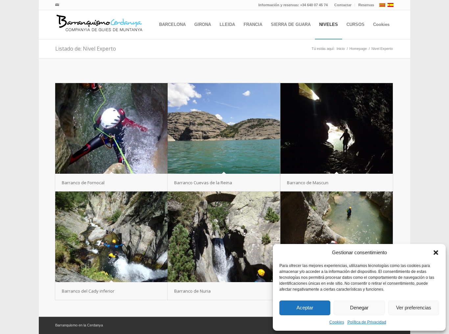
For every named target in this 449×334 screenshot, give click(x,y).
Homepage (358, 49)
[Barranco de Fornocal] (111, 128)
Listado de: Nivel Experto (85, 48)
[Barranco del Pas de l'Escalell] (336, 236)
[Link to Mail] (57, 5)
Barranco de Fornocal (83, 183)
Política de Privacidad (366, 322)
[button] (436, 252)
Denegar (359, 307)
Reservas (366, 5)
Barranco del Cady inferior (88, 291)
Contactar (342, 5)
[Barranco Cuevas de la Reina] (224, 128)
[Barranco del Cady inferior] (111, 236)
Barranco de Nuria (192, 291)
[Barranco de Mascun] (336, 128)
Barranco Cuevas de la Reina (203, 183)
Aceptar (304, 307)
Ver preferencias (413, 307)
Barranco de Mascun (307, 183)
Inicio (341, 49)
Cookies (336, 322)
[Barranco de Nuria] (224, 236)
